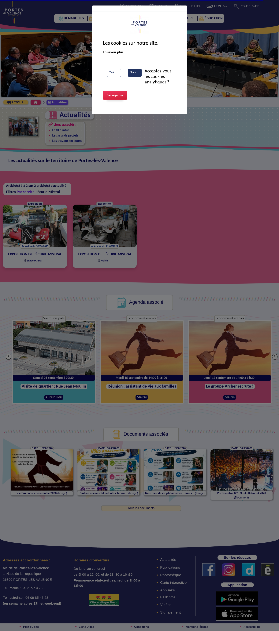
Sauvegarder (115, 95)
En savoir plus (113, 52)
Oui (111, 72)
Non (133, 72)
